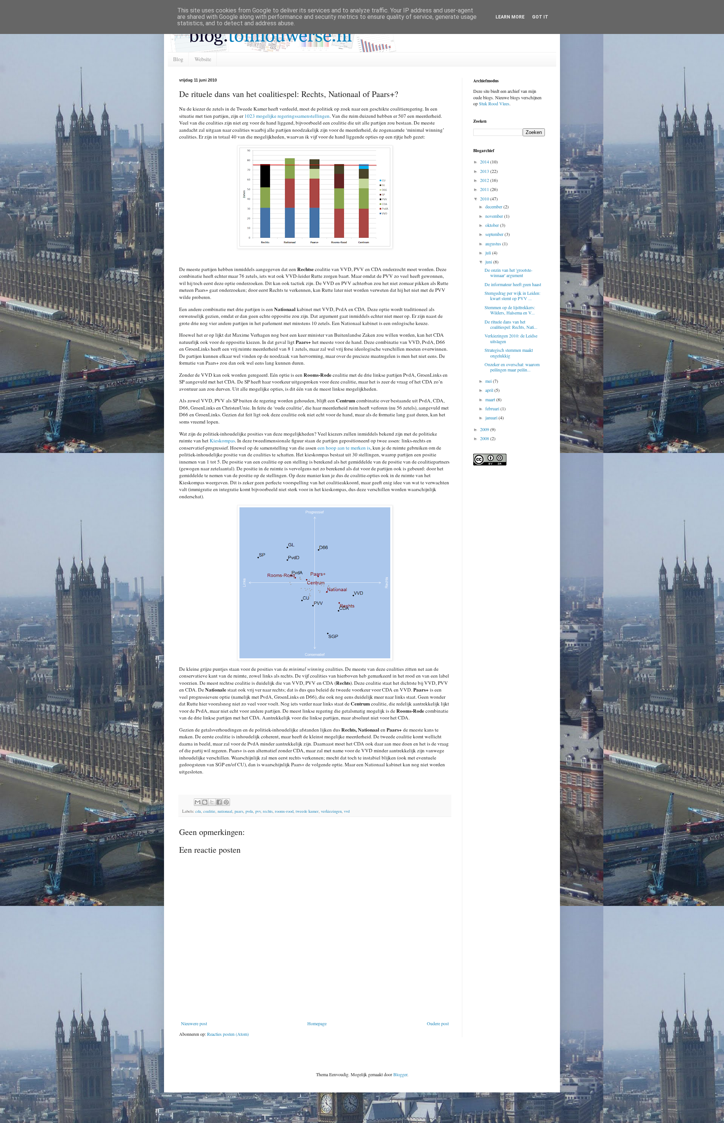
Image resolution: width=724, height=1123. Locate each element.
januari (492, 417)
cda (198, 811)
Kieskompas (222, 440)
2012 (485, 180)
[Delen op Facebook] (219, 802)
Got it (540, 17)
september (495, 234)
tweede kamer (307, 811)
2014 (485, 162)
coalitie (209, 811)
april (489, 390)
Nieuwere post (194, 1023)
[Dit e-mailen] (197, 802)
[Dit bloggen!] (205, 802)
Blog (178, 59)
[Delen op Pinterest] (226, 802)
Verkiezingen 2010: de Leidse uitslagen (511, 338)
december (494, 206)
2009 (485, 429)
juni (489, 262)
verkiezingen (331, 811)
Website (203, 59)
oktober (492, 225)
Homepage (317, 1023)
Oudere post (438, 1023)
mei (489, 381)
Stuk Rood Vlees (494, 103)
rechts (268, 811)
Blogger (400, 1074)
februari (492, 408)
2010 (485, 199)
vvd (347, 811)
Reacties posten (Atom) (228, 1034)
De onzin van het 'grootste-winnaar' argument (508, 272)
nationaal (225, 811)
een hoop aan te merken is (344, 447)
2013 (485, 171)
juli (488, 253)
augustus (493, 243)
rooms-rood (284, 811)
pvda (249, 811)
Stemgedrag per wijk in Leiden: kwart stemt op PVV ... (512, 295)
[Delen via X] (212, 802)
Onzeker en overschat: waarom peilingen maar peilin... (512, 367)
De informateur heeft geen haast (513, 284)
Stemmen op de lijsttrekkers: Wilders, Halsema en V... (510, 310)
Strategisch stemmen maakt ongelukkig (509, 352)
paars (239, 811)
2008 (485, 438)
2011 (485, 189)
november (494, 216)
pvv (258, 811)
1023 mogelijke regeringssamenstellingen (287, 115)
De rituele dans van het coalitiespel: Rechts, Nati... (511, 324)
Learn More (510, 17)
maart (490, 399)
